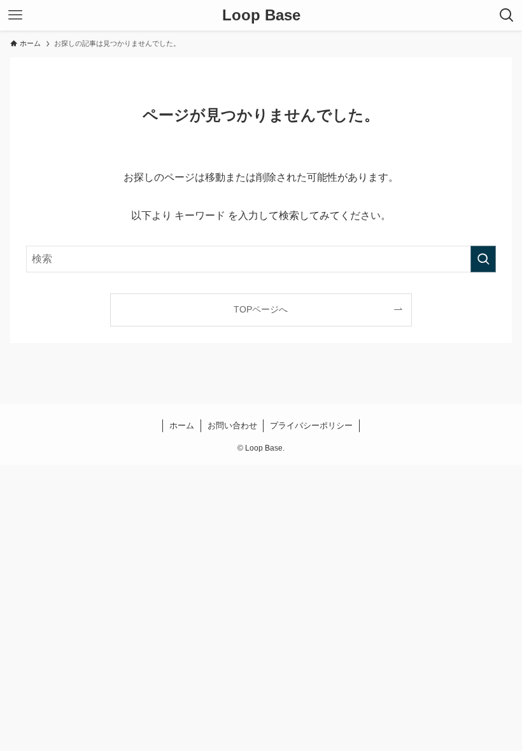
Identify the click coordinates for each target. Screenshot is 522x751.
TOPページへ (261, 309)
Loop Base (261, 15)
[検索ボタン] (506, 15)
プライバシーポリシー (311, 425)
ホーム (181, 425)
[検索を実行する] (483, 259)
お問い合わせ (232, 425)
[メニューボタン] (15, 15)
